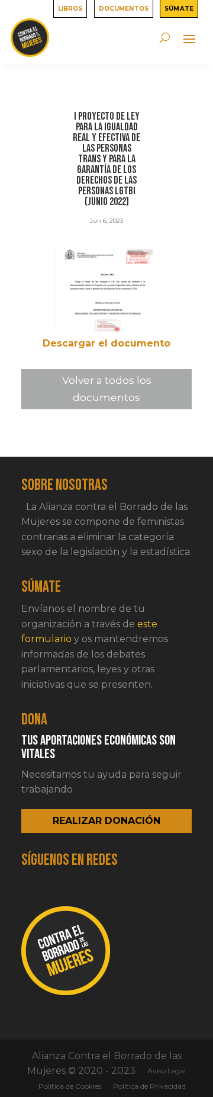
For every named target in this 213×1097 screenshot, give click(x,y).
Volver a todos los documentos (106, 388)
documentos (124, 7)
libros (70, 7)
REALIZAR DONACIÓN (106, 820)
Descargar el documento (106, 343)
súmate (178, 7)
